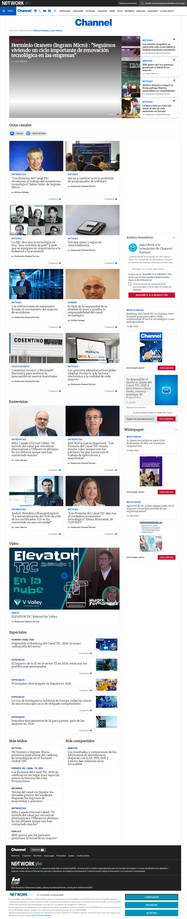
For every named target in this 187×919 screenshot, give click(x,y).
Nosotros (15, 856)
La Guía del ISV (167, 11)
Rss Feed (37, 856)
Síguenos (36, 850)
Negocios (140, 11)
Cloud (120, 11)
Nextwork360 (35, 868)
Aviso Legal (49, 856)
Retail (112, 11)
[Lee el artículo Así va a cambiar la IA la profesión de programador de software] (93, 171)
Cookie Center (83, 856)
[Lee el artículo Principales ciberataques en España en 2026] (64, 685)
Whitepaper (134, 429)
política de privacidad (158, 277)
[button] (8, 11)
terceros (137, 290)
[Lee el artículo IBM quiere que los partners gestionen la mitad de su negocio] (150, 66)
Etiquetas (26, 856)
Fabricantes (65, 11)
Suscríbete (152, 295)
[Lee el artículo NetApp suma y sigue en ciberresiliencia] (93, 235)
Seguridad (153, 11)
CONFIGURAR (152, 897)
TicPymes (90, 11)
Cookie (71, 856)
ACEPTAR (152, 913)
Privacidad (61, 856)
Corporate (102, 11)
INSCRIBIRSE (166, 419)
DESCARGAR (166, 368)
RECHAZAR (151, 905)
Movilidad (129, 11)
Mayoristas (78, 11)
